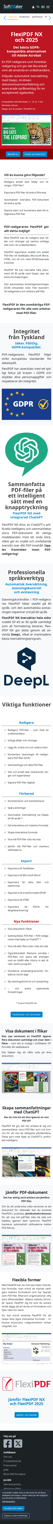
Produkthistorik (12, 1461)
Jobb (6, 1469)
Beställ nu (13, 154)
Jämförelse (37, 16)
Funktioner (24, 16)
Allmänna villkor (12, 1488)
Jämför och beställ (26, 1415)
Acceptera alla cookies (13, 1508)
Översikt (13, 16)
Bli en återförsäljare (14, 1474)
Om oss (8, 1456)
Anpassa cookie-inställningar (16, 1515)
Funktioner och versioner (27, 1014)
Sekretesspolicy (8, 1501)
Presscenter (10, 1465)
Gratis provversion (35, 154)
